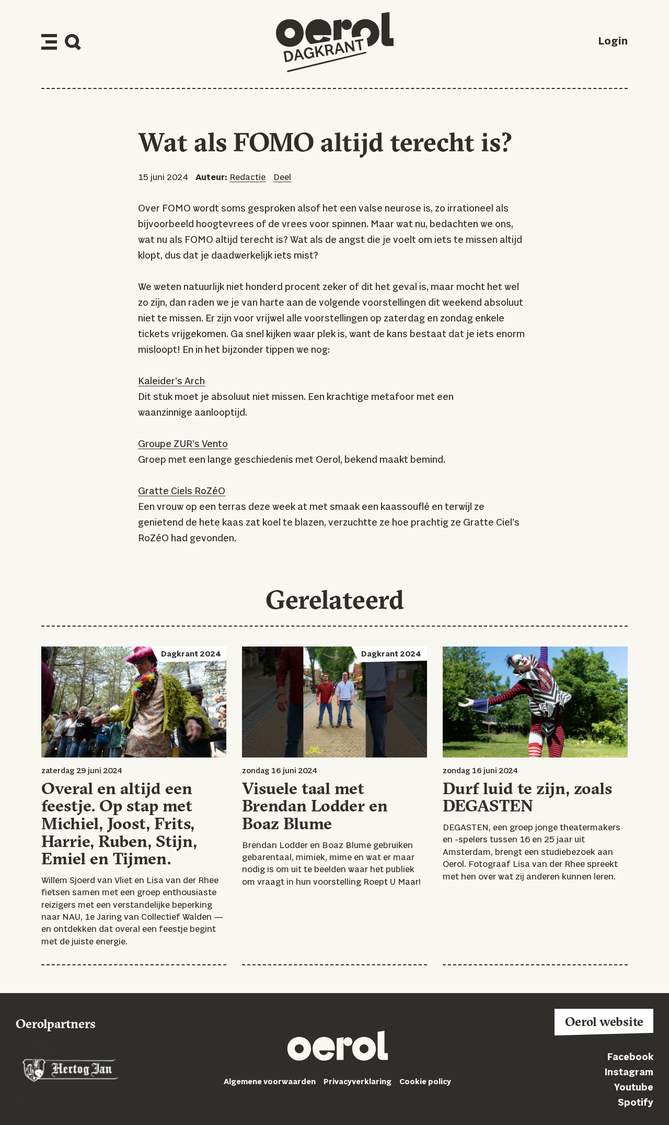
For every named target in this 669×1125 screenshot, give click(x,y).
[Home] (337, 1048)
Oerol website (604, 1021)
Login (613, 42)
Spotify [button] (635, 1103)
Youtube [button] (633, 1088)
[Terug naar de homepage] (335, 42)
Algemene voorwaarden (270, 1082)
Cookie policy (425, 1082)
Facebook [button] (630, 1057)
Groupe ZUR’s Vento (183, 444)
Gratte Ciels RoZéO (181, 491)
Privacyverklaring (357, 1082)
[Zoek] (73, 42)
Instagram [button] (629, 1072)
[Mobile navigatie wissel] (49, 42)
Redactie (247, 178)
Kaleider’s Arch (171, 381)
